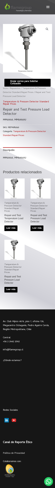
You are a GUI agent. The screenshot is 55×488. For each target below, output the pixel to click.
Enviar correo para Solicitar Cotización (24, 83)
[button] (47, 29)
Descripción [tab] (9, 150)
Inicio (5, 88)
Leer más (11, 228)
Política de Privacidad (14, 453)
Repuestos (15, 88)
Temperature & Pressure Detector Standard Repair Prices (26, 103)
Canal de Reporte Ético (17, 442)
